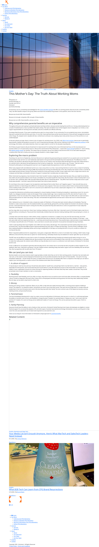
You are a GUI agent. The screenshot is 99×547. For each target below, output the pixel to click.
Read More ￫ (12, 442)
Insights (4, 29)
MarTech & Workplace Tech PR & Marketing (16, 12)
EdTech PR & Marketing (11, 13)
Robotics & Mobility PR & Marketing (14, 10)
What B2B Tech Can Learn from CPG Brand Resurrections (36, 489)
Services (4, 15)
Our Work (5, 6)
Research (7, 19)
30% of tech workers (68, 140)
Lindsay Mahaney (22, 439)
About (4, 20)
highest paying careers (17, 150)
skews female (70, 148)
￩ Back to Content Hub (49, 89)
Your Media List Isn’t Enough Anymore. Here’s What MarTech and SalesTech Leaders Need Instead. (48, 434)
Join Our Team (8, 27)
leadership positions (80, 142)
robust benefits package (46, 109)
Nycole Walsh (20, 492)
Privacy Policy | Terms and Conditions (19, 546)
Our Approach (8, 24)
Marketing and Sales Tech (21, 431)
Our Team (7, 25)
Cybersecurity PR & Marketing (13, 8)
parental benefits (56, 313)
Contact (4, 31)
